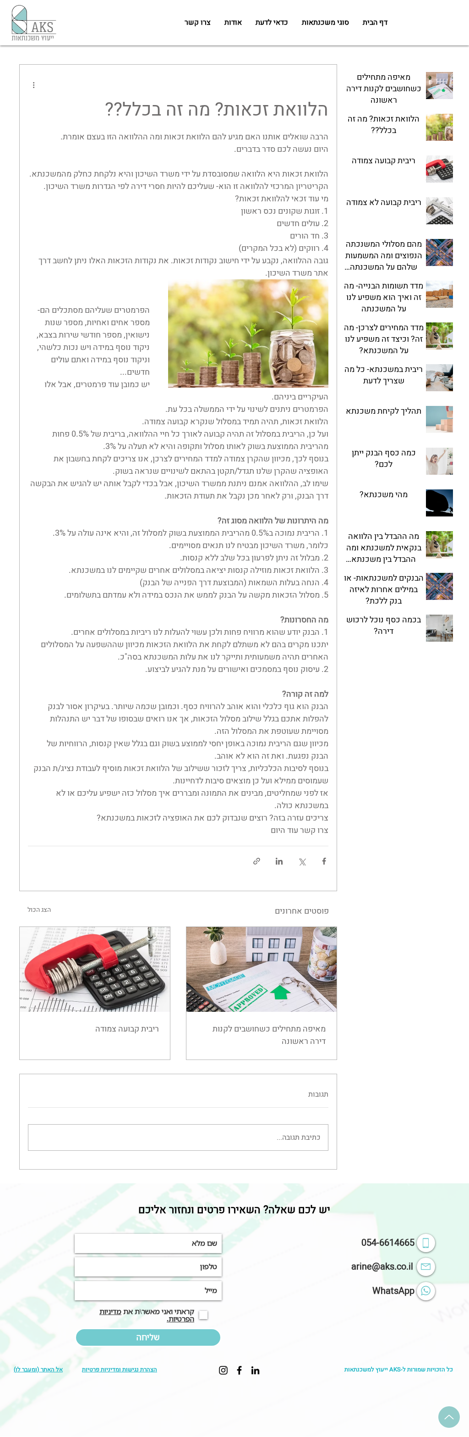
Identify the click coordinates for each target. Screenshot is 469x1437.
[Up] (449, 1417)
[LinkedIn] (255, 1370)
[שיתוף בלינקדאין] (279, 861)
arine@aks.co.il (382, 1266)
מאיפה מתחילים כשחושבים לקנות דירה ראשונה (269, 1035)
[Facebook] (239, 1370)
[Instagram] (223, 1370)
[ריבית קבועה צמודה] (95, 969)
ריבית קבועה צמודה (127, 1029)
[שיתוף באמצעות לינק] (256, 861)
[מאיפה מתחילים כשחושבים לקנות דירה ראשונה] (261, 969)
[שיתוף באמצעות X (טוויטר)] (301, 861)
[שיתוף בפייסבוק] (324, 861)
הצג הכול (39, 910)
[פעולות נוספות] (33, 84)
